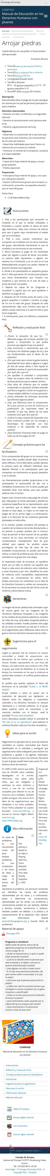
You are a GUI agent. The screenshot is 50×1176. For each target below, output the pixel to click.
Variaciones (11, 1079)
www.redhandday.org (43, 839)
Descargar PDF (13, 933)
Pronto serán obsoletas (22, 715)
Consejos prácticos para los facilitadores (24, 1074)
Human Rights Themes (23, 1117)
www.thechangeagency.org (14, 921)
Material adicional (14, 1097)
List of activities (20, 1126)
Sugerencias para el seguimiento (21, 1083)
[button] (25, 3)
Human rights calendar (23, 1134)
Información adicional (16, 1092)
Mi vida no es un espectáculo (17, 722)
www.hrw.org (8, 817)
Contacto (32, 1172)
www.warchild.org (21, 811)
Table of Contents (21, 1109)
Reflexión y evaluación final (18, 1070)
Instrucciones (12, 1065)
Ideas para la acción (15, 1088)
